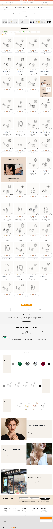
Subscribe (45, 498)
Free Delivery (5, 510)
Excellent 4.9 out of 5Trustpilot (27, 2)
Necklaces (27, 7)
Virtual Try (33, 515)
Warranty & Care (6, 512)
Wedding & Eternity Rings (12, 7)
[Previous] (13, 364)
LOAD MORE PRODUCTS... (26, 304)
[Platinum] (9, 50)
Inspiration (37, 7)
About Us (33, 510)
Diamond (30, 28)
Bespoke (5, 515)
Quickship (3, 33)
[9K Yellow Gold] (6, 50)
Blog (23, 510)
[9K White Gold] (4, 50)
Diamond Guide (15, 515)
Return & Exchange (6, 511)
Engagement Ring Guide (16, 510)
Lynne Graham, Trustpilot (27, 321)
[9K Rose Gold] (7, 50)
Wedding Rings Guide (16, 512)
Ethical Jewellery (34, 512)
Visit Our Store (43, 515)
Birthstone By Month (25, 512)
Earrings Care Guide (32, 433)
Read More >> (34, 14)
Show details (13, 527)
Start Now (46, 95)
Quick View (12, 67)
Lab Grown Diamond (24, 28)
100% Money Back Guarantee (10, 2)
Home (3, 9)
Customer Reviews (34, 511)
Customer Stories (24, 511)
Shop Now (13, 180)
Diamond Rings (19, 7)
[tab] (9, 332)
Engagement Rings (5, 7)
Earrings (23, 7)
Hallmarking (24, 515)
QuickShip (33, 7)
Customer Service (43, 510)
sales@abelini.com (43, 512)
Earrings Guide (15, 511)
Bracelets (30, 7)
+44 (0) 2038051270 (44, 511)
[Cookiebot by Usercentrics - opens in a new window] (5, 527)
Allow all (46, 518)
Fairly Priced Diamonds (43, 2)
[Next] (49, 364)
